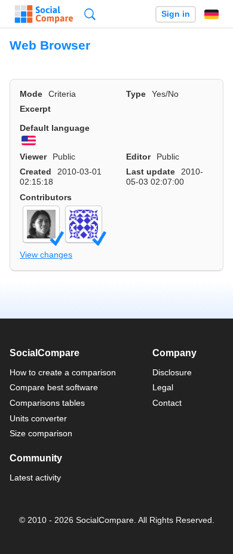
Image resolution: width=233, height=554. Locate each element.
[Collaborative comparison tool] (44, 14)
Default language (55, 128)
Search (90, 14)
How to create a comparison (63, 372)
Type (136, 94)
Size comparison (41, 433)
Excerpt (35, 109)
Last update (150, 171)
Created (35, 171)
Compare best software (54, 387)
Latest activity (35, 477)
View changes (46, 254)
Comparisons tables (47, 403)
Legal (162, 387)
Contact (167, 403)
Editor (138, 156)
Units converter (38, 418)
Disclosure (172, 372)
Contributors (46, 197)
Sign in (175, 14)
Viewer (33, 156)
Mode (31, 94)
